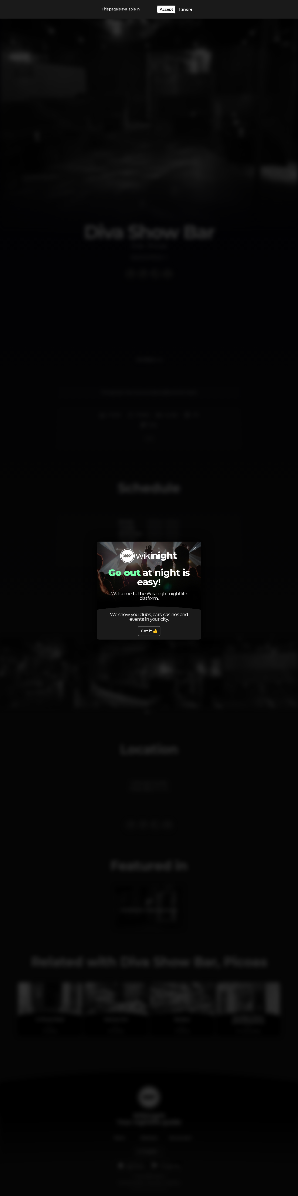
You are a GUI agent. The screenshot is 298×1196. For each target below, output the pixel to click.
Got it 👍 (149, 631)
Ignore (186, 9)
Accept (166, 9)
